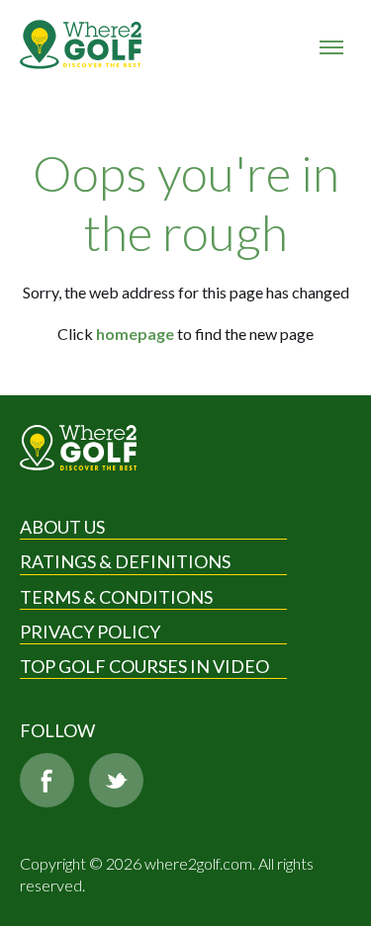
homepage (135, 333)
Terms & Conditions (116, 597)
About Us (62, 527)
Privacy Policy (90, 631)
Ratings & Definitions (125, 561)
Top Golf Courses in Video (144, 666)
